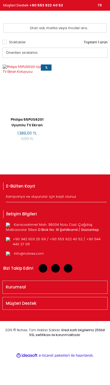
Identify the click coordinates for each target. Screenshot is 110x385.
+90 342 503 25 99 (30, 239)
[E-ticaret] (54, 355)
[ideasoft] (27, 355)
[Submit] (103, 198)
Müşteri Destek (33, 5)
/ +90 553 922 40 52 (65, 239)
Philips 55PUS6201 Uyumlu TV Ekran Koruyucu (27, 122)
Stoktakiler (17, 42)
